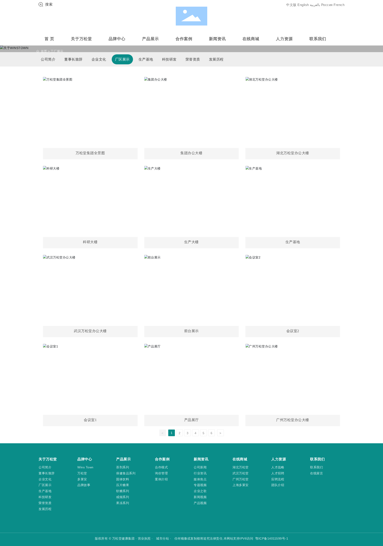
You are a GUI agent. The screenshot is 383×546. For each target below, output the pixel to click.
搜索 (49, 4)
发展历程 (216, 59)
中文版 (291, 5)
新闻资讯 (217, 39)
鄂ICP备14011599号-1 (271, 538)
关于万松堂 (81, 39)
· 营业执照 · (144, 538)
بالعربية (315, 5)
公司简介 (48, 59)
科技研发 (169, 59)
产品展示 (150, 39)
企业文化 (99, 59)
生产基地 (146, 59)
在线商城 (250, 39)
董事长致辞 (73, 59)
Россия (327, 5)
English (303, 5)
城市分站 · (164, 538)
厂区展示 (122, 59)
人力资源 (284, 39)
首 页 (49, 39)
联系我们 (317, 39)
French (339, 5)
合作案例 (184, 39)
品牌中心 (117, 39)
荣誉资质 (193, 59)
